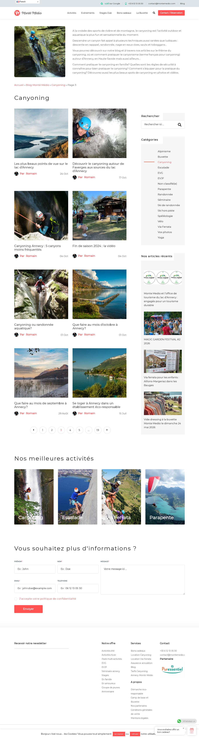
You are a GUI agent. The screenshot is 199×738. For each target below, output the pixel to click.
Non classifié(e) (167, 183)
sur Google (112, 3)
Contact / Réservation (171, 12)
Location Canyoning (141, 655)
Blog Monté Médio (37, 85)
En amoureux (108, 683)
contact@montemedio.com (161, 3)
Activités (71, 13)
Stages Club (106, 13)
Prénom (18, 561)
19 (97, 430)
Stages (105, 675)
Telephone (62, 581)
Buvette (163, 156)
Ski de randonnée (169, 205)
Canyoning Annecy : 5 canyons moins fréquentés (37, 247)
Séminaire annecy (111, 671)
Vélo (160, 221)
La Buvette (142, 13)
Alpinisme (164, 151)
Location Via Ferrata (141, 659)
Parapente (164, 189)
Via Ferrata (164, 226)
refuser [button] (135, 734)
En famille (107, 679)
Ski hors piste (166, 210)
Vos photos (165, 232)
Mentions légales (139, 718)
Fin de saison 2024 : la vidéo (94, 246)
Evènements (87, 13)
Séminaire (164, 199)
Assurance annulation (141, 663)
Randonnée (165, 194)
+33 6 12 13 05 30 (135, 3)
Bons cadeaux (124, 13)
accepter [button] (119, 734)
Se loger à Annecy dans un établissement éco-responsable (96, 405)
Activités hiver (109, 655)
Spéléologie (165, 216)
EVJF (161, 178)
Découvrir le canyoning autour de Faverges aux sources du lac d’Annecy (98, 167)
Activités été (108, 651)
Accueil (19, 85)
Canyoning (58, 85)
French (22, 2)
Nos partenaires (139, 706)
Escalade (163, 167)
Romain (31, 173)
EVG (160, 172)
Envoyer (28, 609)
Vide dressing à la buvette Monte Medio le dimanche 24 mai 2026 (162, 423)
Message (105, 561)
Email (17, 581)
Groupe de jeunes (111, 687)
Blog (182, 3)
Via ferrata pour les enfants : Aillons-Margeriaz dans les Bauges (161, 381)
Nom (59, 561)
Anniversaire (108, 691)
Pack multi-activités (112, 659)
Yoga (161, 237)
